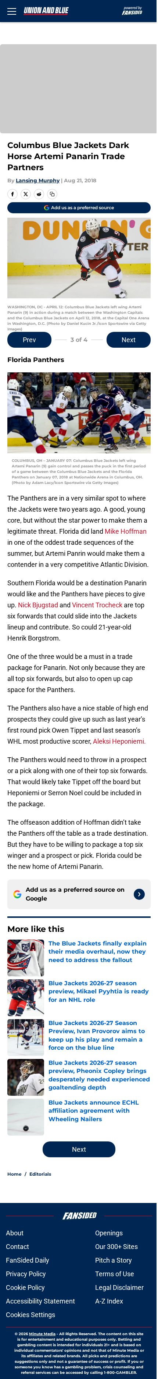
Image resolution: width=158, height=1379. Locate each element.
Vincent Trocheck (97, 605)
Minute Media (42, 1333)
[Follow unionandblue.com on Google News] (139, 894)
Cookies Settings (30, 1315)
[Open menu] (11, 11)
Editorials (40, 1174)
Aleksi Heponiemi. (119, 741)
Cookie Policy (25, 1287)
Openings (109, 1233)
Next (129, 340)
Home (14, 1174)
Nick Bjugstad (38, 605)
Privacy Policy (26, 1274)
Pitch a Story (113, 1260)
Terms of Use (114, 1274)
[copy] (52, 194)
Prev (29, 340)
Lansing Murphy (38, 180)
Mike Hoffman (126, 531)
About (15, 1233)
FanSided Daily (27, 1260)
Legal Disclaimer (119, 1287)
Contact (17, 1246)
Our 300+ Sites (116, 1246)
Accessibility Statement (40, 1301)
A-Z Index (109, 1301)
